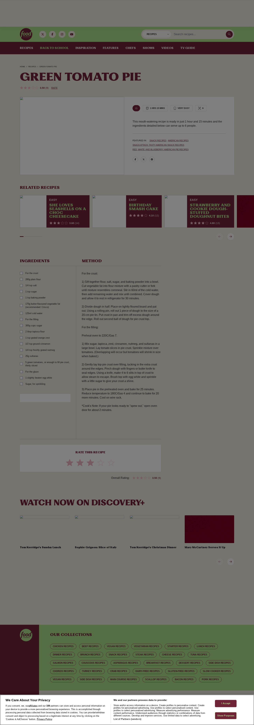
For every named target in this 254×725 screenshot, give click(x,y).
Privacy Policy (44, 719)
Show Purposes (225, 715)
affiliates (33, 705)
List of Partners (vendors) (127, 719)
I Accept (225, 703)
